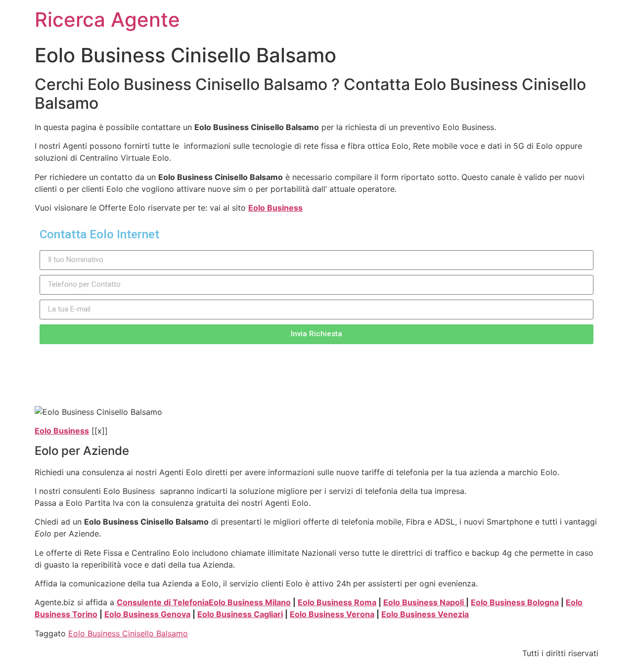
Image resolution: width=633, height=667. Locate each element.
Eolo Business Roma (337, 602)
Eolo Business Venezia (425, 614)
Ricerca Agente (107, 19)
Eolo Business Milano (250, 602)
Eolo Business (275, 208)
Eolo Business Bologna (515, 602)
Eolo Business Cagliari (240, 614)
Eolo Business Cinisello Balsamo (128, 633)
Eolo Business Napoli (424, 602)
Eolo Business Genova (147, 614)
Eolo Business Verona (332, 614)
